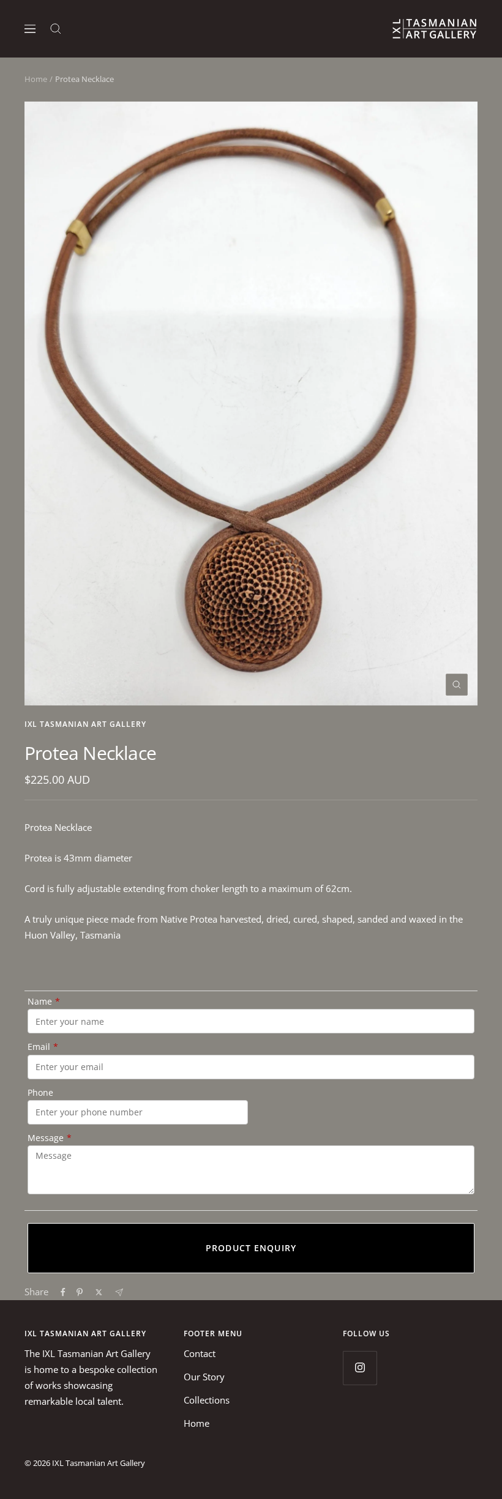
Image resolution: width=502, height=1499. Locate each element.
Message (50, 1138)
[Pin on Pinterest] (80, 1292)
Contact (199, 1353)
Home (35, 78)
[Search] (55, 28)
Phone (40, 1092)
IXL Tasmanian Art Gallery (85, 724)
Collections (207, 1400)
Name (44, 1001)
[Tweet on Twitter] (99, 1292)
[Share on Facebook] (63, 1292)
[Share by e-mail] (119, 1292)
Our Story (204, 1377)
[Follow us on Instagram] (359, 1368)
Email (43, 1046)
